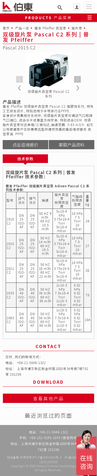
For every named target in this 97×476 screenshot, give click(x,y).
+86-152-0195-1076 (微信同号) (54, 437)
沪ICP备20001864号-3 (46, 457)
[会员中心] (77, 7)
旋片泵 (77, 28)
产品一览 (22, 28)
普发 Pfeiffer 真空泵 (50, 28)
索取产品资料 (72, 144)
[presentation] (19, 79)
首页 (6, 28)
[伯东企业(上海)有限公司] (20, 6)
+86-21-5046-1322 (31, 362)
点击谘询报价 (25, 144)
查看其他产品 (48, 398)
